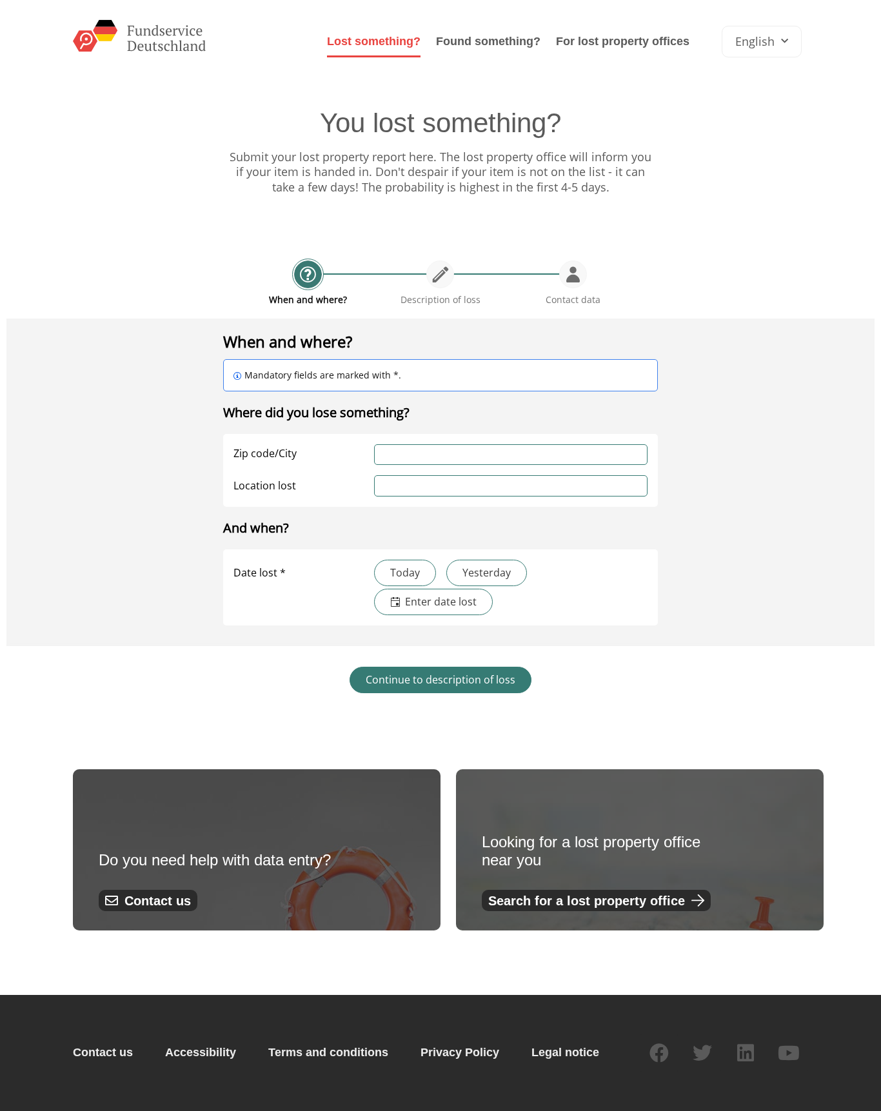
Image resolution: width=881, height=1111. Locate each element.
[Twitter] (702, 1053)
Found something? (488, 41)
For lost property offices (622, 41)
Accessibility (200, 1052)
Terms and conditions (328, 1052)
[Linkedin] (745, 1053)
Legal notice (565, 1052)
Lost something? (374, 41)
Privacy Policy (460, 1052)
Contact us (103, 1052)
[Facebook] (659, 1053)
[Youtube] (788, 1053)
